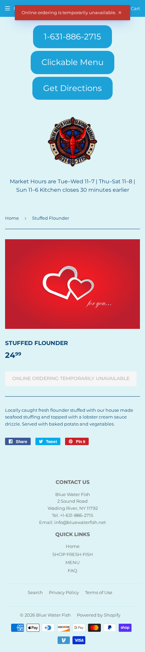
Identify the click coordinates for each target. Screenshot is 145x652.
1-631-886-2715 (72, 36)
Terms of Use (98, 592)
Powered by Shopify (98, 615)
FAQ (72, 570)
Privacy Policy (64, 592)
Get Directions (72, 88)
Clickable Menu (72, 62)
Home (12, 218)
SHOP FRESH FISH (72, 554)
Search (35, 592)
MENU (72, 562)
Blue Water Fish (53, 615)
